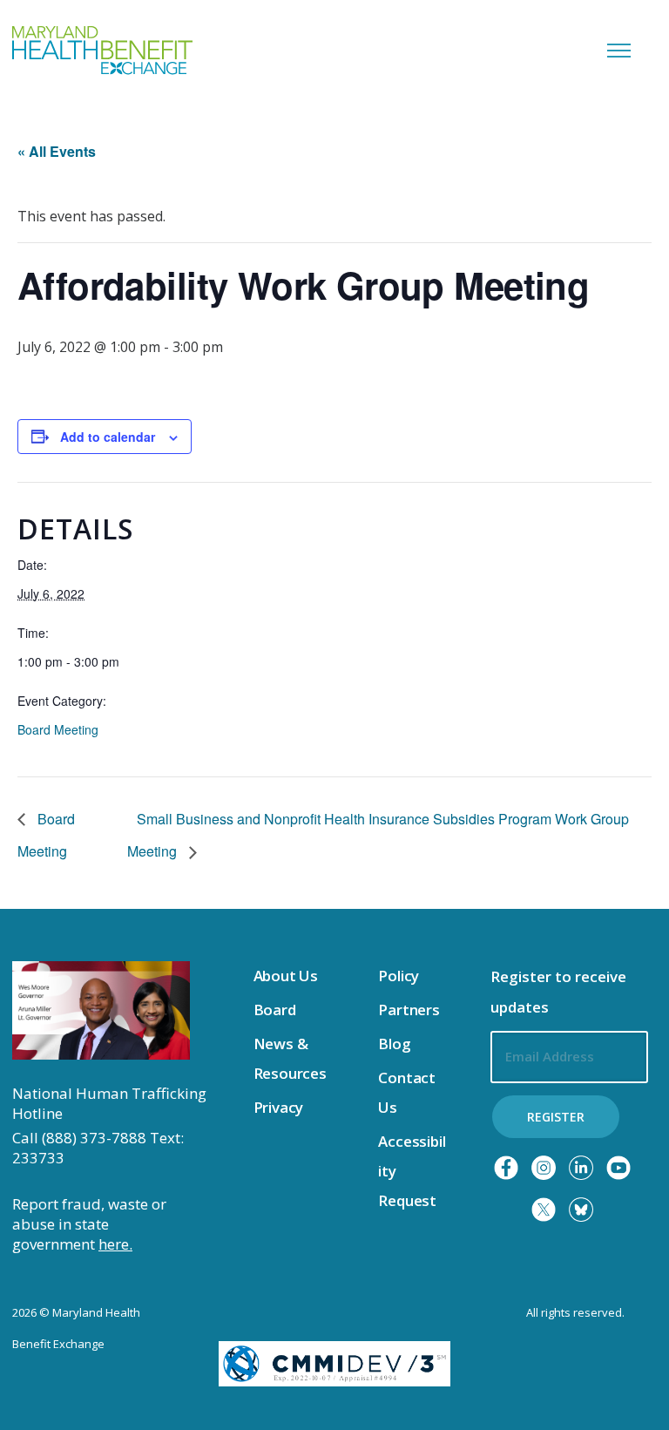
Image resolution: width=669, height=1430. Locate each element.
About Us (286, 976)
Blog (394, 1044)
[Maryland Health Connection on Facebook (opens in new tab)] (506, 1168)
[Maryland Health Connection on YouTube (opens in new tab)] (618, 1168)
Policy (398, 976)
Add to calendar (107, 436)
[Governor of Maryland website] (101, 1009)
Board (274, 1010)
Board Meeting (57, 729)
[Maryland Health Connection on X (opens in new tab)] (543, 1209)
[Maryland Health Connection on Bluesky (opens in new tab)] (581, 1209)
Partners (409, 1010)
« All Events (56, 151)
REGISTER (556, 1116)
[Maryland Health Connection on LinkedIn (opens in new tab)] (581, 1168)
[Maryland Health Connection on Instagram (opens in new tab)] (543, 1168)
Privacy (278, 1107)
